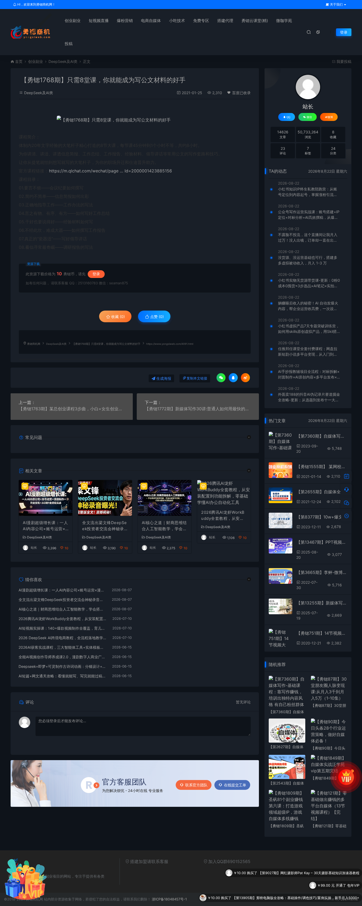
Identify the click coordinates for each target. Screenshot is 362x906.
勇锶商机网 (33, 343)
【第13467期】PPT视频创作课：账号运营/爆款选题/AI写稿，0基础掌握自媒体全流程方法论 (321, 542)
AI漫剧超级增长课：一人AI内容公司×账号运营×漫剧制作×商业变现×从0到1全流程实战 (45, 526)
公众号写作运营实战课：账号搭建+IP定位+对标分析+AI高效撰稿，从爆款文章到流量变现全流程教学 (308, 215)
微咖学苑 (284, 20)
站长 (34, 548)
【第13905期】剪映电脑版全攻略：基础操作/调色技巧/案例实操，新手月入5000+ (295, 885)
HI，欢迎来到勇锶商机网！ (35, 4)
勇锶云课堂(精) (254, 20)
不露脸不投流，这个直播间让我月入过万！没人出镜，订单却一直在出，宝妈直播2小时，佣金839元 (307, 237)
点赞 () (156, 316)
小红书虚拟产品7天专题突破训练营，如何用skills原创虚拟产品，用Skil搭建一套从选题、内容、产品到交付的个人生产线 (308, 329)
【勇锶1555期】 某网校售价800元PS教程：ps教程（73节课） (321, 466)
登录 (343, 32)
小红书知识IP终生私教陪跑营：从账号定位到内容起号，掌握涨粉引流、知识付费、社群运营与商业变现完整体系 (307, 192)
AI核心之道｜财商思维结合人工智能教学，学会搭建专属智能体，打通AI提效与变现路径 (164, 526)
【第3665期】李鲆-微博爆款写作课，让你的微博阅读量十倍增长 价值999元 (321, 572)
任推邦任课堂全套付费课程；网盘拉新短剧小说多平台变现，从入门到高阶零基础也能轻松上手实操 (307, 351)
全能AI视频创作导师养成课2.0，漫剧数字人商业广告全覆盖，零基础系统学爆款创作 (63, 657)
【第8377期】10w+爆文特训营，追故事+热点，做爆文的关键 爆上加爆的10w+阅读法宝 (321, 517)
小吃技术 (177, 20)
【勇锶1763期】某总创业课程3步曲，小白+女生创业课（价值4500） (72, 408)
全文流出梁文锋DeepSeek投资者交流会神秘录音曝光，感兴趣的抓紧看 (104, 526)
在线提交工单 (235, 785)
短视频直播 (99, 20)
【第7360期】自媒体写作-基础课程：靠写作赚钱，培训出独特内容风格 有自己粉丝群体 (321, 436)
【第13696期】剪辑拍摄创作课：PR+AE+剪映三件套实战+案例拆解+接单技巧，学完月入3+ (287, 898)
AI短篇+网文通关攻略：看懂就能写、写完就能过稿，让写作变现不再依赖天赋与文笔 (63, 676)
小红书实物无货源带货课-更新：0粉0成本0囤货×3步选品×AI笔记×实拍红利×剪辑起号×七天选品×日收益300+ (309, 283)
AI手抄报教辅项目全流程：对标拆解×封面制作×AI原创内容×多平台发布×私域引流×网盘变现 (308, 374)
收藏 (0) (117, 316)
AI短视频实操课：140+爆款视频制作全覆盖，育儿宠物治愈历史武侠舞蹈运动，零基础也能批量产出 (63, 628)
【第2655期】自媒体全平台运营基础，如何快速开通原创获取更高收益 (321, 491)
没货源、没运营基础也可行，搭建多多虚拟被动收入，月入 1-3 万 (307, 260)
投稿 (69, 43)
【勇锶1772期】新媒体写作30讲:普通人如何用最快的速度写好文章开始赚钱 (198, 408)
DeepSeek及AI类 (62, 61)
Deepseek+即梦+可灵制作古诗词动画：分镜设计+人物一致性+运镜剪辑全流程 (63, 666)
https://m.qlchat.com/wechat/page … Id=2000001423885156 (110, 170)
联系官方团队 (196, 785)
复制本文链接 (197, 378)
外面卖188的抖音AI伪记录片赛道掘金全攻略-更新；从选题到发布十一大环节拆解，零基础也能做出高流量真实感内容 (309, 397)
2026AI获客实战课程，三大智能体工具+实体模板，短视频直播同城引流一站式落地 (63, 647)
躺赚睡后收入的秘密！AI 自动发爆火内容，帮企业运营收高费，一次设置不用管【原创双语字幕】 (308, 306)
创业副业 (73, 20)
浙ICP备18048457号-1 (169, 899)
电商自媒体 (151, 20)
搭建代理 (225, 20)
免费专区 (201, 20)
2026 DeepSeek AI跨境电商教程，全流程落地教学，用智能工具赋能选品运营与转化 (63, 637)
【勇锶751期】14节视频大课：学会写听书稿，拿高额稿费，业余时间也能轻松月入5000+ (321, 633)
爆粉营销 (125, 20)
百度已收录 (241, 92)
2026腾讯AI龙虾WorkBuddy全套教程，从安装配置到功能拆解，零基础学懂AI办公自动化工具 (223, 515)
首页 (19, 61)
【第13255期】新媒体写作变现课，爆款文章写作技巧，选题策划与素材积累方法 (321, 603)
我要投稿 (343, 61)
